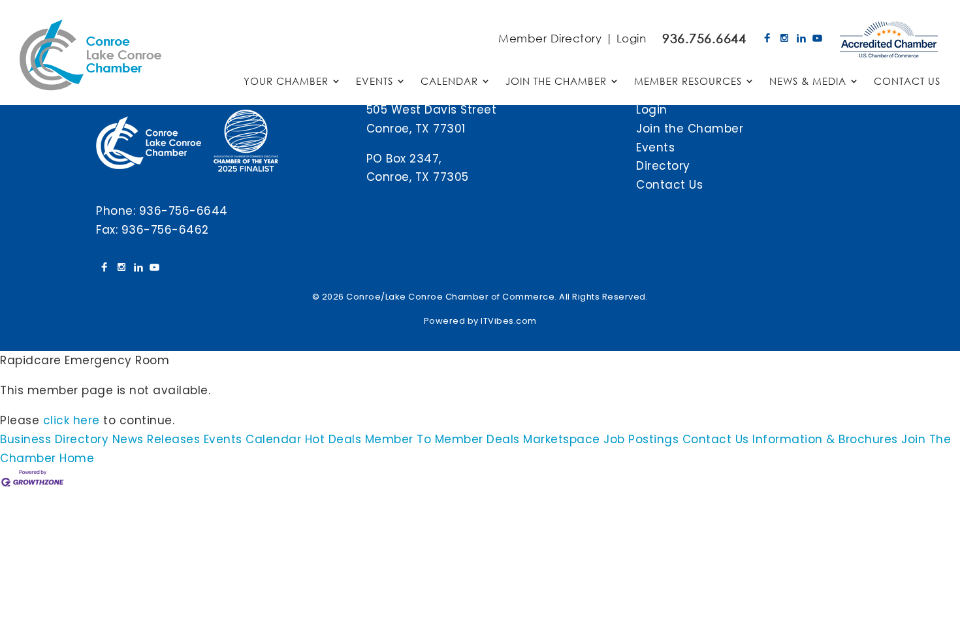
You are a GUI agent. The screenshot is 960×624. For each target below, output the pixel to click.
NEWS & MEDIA (807, 81)
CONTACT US (907, 81)
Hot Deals (333, 439)
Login (631, 38)
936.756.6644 (704, 38)
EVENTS (374, 81)
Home (76, 458)
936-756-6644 (183, 211)
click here (71, 420)
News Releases (156, 439)
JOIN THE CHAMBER (556, 81)
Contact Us (669, 185)
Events (655, 147)
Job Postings (641, 439)
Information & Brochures (825, 439)
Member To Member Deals (442, 439)
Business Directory (54, 439)
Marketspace (561, 439)
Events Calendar (253, 439)
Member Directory (549, 38)
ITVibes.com (509, 321)
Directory (663, 166)
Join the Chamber (689, 128)
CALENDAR (449, 81)
